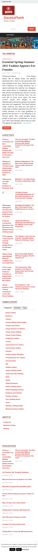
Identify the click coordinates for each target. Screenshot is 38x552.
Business (9, 316)
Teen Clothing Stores (13, 399)
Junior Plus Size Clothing (14, 373)
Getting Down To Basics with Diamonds (16, 510)
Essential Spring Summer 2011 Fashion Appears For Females (18, 65)
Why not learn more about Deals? (14, 503)
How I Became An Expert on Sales (14, 517)
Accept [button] (12, 549)
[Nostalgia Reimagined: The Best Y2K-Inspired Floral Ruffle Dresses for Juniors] (8, 205)
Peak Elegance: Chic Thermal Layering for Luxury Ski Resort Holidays (25, 287)
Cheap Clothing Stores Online (16, 322)
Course (8, 341)
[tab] (8, 308)
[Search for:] (23, 29)
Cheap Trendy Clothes (13, 335)
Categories (8, 308)
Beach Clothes (11, 313)
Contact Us (7, 422)
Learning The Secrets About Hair (13, 524)
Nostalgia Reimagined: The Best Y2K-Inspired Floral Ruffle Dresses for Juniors (24, 207)
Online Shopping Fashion (15, 390)
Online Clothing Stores (13, 386)
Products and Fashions (14, 393)
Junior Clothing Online (13, 370)
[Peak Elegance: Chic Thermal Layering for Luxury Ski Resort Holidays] (8, 285)
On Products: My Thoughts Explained (15, 472)
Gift (7, 364)
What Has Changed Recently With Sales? (16, 486)
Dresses (8, 351)
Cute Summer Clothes (13, 348)
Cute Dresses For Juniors (15, 345)
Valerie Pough (16, 73)
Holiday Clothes (11, 367)
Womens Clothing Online (14, 406)
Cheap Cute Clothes (13, 325)
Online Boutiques (12, 383)
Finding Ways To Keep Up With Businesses (17, 531)
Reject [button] (19, 549)
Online (8, 380)
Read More (27, 123)
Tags (24, 308)
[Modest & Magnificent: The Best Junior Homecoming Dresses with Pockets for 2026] (8, 161)
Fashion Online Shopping (15, 354)
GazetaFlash (14, 17)
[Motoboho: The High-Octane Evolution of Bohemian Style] (8, 179)
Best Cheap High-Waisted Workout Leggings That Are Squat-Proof (24, 256)
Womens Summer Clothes (15, 409)
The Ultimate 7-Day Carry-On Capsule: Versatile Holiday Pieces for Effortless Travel (25, 238)
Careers (8, 319)
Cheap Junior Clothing (13, 332)
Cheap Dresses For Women (15, 329)
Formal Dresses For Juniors (15, 357)
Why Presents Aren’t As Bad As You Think (17, 479)
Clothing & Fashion (12, 338)
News (8, 377)
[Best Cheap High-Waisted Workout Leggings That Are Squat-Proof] (8, 254)
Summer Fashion (6, 59)
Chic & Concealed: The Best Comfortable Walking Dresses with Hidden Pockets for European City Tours (25, 143)
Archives (17, 308)
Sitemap (6, 428)
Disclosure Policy (9, 425)
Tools (8, 402)
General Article (11, 361)
